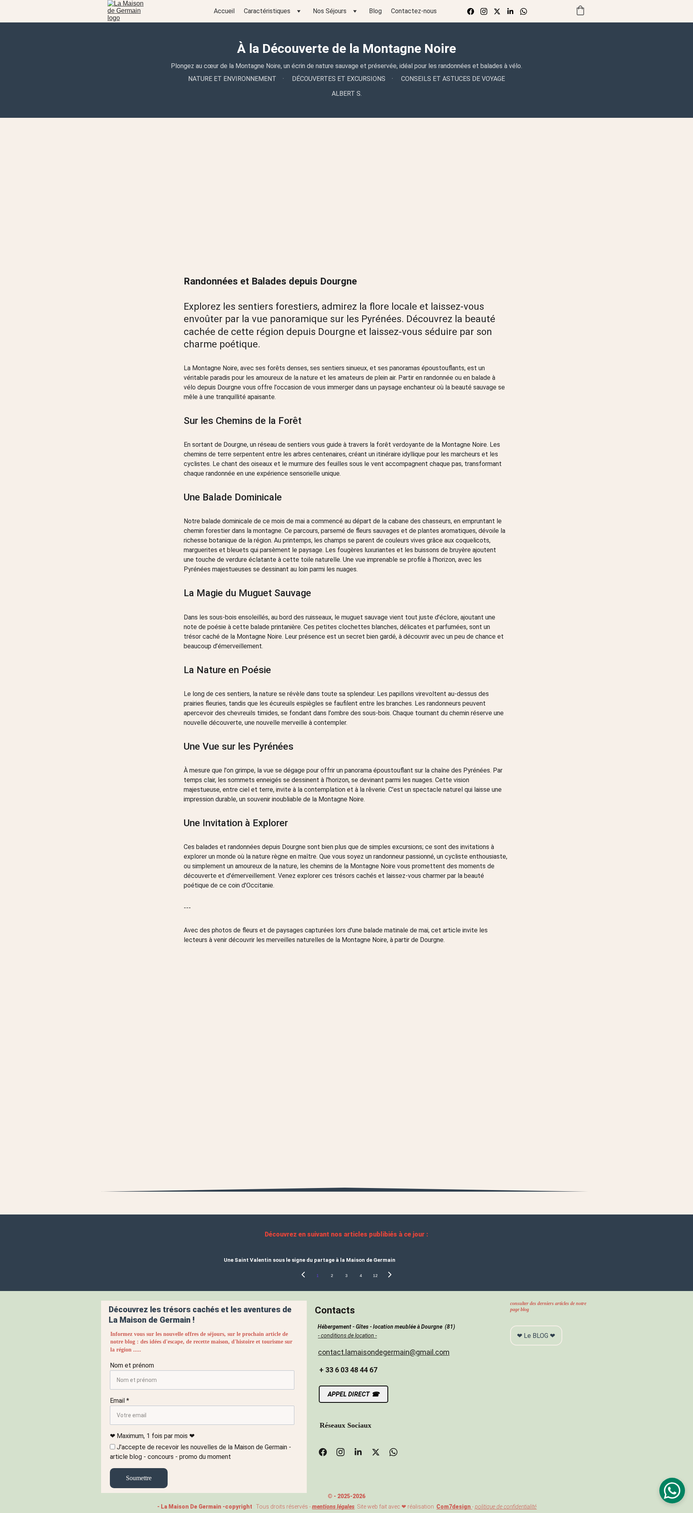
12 (375, 1275)
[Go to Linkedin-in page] (513, 11)
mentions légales (333, 1506)
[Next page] (390, 1276)
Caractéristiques (267, 11)
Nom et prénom (132, 1365)
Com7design (453, 1506)
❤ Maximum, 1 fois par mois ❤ (152, 1436)
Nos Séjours (329, 11)
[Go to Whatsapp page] (523, 11)
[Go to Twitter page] (500, 11)
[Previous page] (303, 1276)
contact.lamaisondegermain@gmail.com (384, 1352)
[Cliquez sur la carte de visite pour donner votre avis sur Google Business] (506, 1428)
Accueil (224, 11)
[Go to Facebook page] (473, 11)
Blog (375, 11)
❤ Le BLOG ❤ (536, 1336)
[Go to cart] (580, 11)
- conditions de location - (347, 1335)
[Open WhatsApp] (672, 1490)
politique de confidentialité (506, 1506)
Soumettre (139, 1478)
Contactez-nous (414, 11)
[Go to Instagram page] (487, 11)
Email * (119, 1400)
